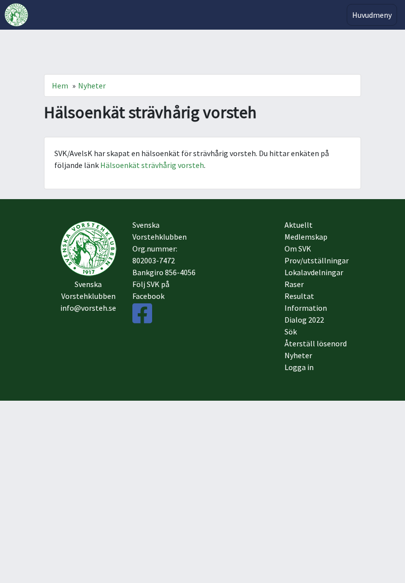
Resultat (299, 296)
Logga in (299, 367)
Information (305, 308)
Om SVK (297, 248)
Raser (294, 284)
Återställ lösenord (315, 343)
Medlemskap (305, 237)
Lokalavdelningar (313, 272)
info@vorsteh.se (88, 308)
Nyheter (92, 85)
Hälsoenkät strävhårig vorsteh (152, 165)
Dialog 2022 (304, 320)
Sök (290, 331)
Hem (60, 85)
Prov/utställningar (316, 260)
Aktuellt (298, 225)
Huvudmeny (372, 15)
